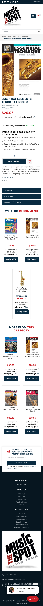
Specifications (9, 196)
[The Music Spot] (12, 16)
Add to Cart (11, 259)
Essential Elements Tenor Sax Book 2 (32, 236)
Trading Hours (21, 502)
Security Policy (21, 522)
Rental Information (21, 525)
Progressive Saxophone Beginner (10, 408)
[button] (29, 161)
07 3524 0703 (10, 575)
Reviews (7, 202)
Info (34, 117)
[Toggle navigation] (33, 16)
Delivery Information (21, 527)
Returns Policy (21, 519)
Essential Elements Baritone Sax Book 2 (32, 355)
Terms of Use (21, 514)
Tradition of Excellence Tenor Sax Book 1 (32, 409)
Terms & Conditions (30, 466)
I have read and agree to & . (21, 467)
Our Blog (21, 496)
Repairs (21, 505)
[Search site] (39, 31)
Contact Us (22, 499)
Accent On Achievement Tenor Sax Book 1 (11, 237)
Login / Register (35, 2)
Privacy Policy (12, 468)
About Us (21, 494)
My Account (21, 485)
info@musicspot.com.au (14, 579)
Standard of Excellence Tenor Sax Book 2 (11, 356)
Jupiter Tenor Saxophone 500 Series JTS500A (21, 290)
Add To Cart (14, 161)
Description (8, 190)
